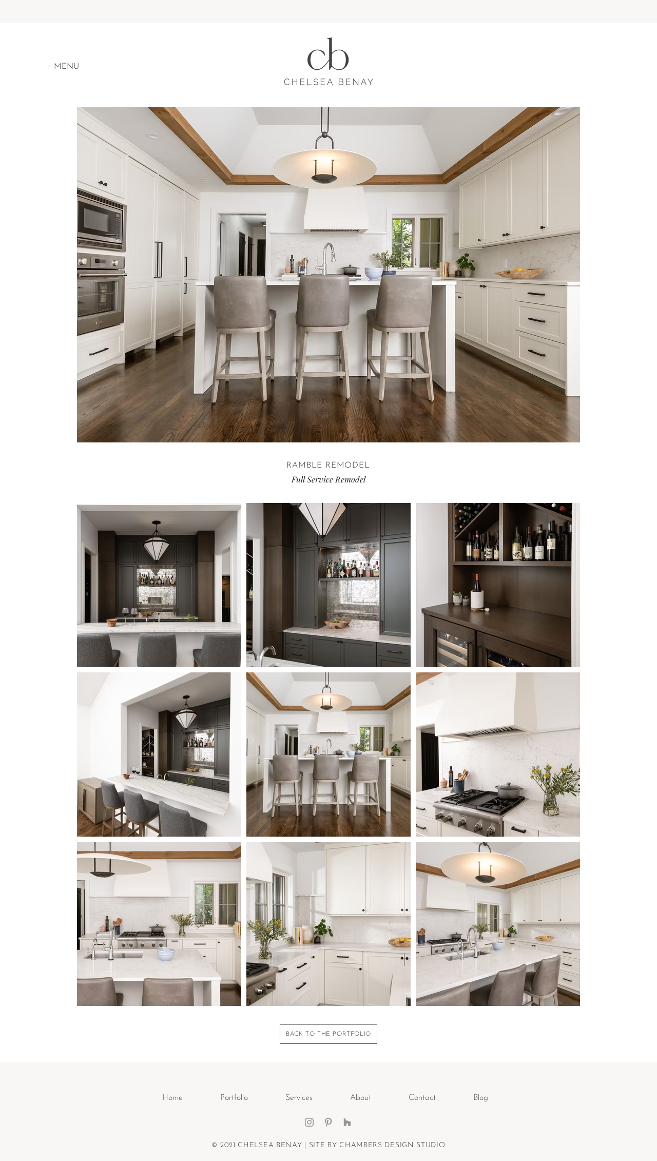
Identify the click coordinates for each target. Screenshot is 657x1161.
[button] (63, 67)
